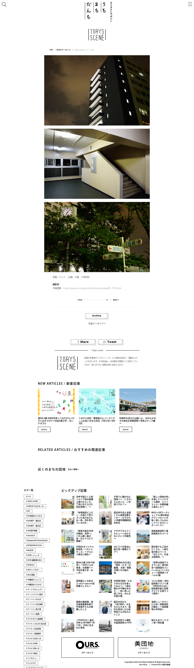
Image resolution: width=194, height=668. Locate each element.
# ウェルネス (31, 663)
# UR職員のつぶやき (34, 584)
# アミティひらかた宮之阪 (36, 624)
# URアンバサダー (33, 570)
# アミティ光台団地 (33, 629)
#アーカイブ (87, 653)
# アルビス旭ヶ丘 (32, 648)
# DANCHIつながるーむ (35, 506)
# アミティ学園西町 (33, 634)
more (44, 429)
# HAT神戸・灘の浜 (33, 521)
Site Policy (143, 664)
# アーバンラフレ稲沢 (34, 594)
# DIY (28, 511)
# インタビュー (32, 658)
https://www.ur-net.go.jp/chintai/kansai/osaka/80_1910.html (92, 288)
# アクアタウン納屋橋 (34, 619)
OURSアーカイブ (63, 50)
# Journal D (30, 535)
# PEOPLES (30, 565)
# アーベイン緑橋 (32, 614)
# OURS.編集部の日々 (34, 560)
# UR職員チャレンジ (34, 580)
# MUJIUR (29, 550)
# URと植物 (30, 575)
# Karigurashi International (37, 540)
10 (110, 300)
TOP (51, 50)
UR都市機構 (165, 664)
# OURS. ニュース (32, 555)
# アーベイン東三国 (33, 609)
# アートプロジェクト (34, 589)
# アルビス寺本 (32, 643)
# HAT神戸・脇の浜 (33, 526)
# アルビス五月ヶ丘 (33, 638)
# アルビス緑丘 (32, 653)
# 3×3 (28, 496)
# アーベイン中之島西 (34, 604)
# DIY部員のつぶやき (34, 516)
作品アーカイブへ (97, 323)
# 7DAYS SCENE (32, 501)
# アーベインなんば (33, 599)
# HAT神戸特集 (31, 531)
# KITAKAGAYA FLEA (34, 545)
